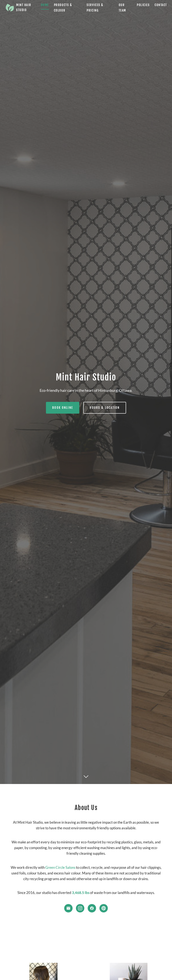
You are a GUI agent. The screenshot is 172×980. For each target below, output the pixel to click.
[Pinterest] (103, 908)
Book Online (62, 408)
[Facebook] (92, 908)
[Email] (68, 908)
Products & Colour (63, 7)
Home (45, 5)
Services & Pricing (95, 7)
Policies (143, 5)
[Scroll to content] (86, 775)
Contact (161, 5)
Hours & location (105, 408)
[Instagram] (80, 908)
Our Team (122, 7)
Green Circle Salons (60, 867)
